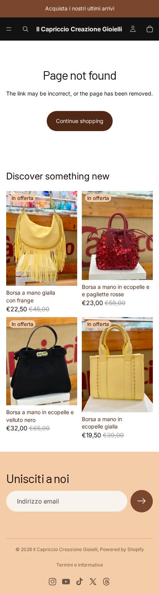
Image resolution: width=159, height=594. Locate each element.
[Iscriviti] (141, 501)
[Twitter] (93, 581)
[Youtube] (66, 581)
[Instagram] (52, 581)
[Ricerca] (25, 29)
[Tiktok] (79, 581)
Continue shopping (79, 121)
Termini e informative (79, 565)
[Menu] (9, 29)
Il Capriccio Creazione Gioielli (65, 549)
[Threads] (106, 581)
